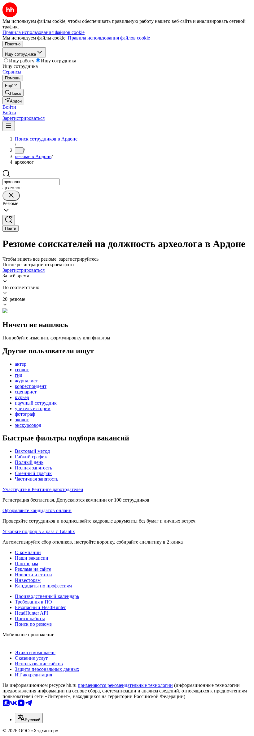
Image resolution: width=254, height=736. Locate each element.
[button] (9, 107)
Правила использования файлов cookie (109, 37)
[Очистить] (11, 196)
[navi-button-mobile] (8, 126)
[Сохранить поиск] (8, 220)
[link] (13, 93)
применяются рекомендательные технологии (125, 685)
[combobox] (31, 182)
